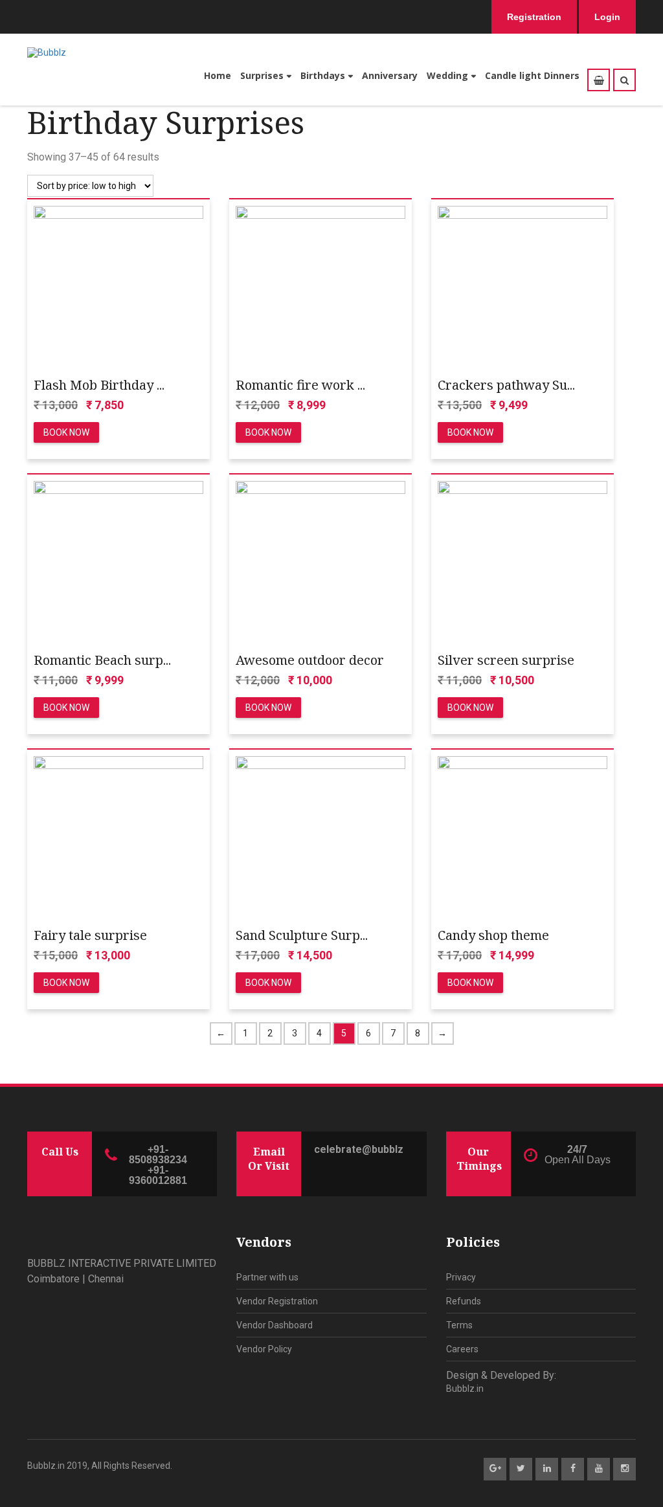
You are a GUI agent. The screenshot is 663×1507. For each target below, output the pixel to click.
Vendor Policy (264, 1349)
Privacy (461, 1277)
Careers (462, 1349)
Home (217, 75)
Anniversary (390, 75)
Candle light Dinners (532, 75)
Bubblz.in (465, 1388)
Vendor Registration (277, 1301)
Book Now (66, 432)
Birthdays (322, 75)
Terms (459, 1325)
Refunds (463, 1301)
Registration (534, 17)
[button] (624, 80)
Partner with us (267, 1277)
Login (607, 17)
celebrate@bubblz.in (358, 1149)
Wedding (447, 75)
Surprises (262, 75)
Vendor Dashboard (274, 1325)
